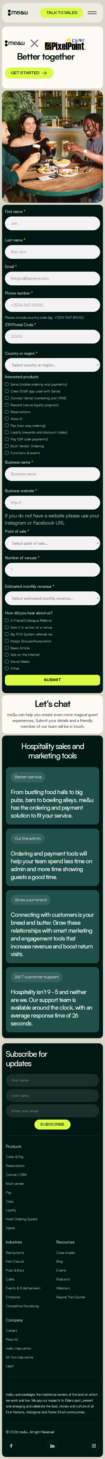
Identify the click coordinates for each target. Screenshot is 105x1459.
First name (15, 211)
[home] (18, 13)
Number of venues (22, 557)
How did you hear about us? (29, 612)
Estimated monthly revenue (29, 586)
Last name (15, 240)
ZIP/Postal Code (20, 324)
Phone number (19, 293)
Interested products (21, 376)
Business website (21, 490)
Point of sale (17, 531)
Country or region (21, 353)
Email (11, 266)
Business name (19, 462)
